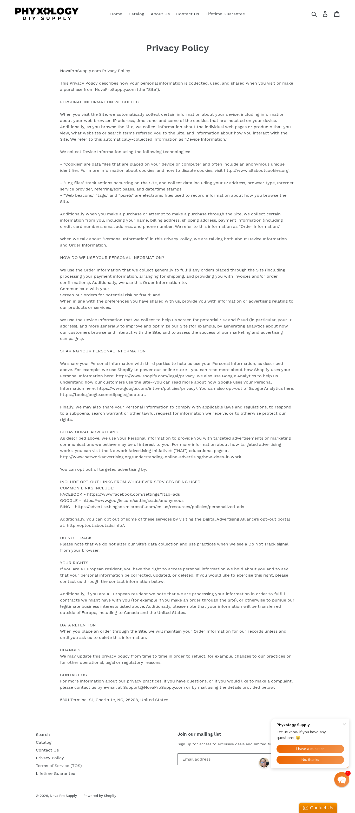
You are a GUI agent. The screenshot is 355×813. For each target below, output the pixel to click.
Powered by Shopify (99, 796)
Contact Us (187, 13)
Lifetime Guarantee (225, 13)
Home (116, 13)
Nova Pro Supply (63, 796)
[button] (341, 779)
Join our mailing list (199, 734)
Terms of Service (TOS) (59, 765)
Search (43, 734)
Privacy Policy (50, 757)
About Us (160, 13)
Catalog (136, 13)
